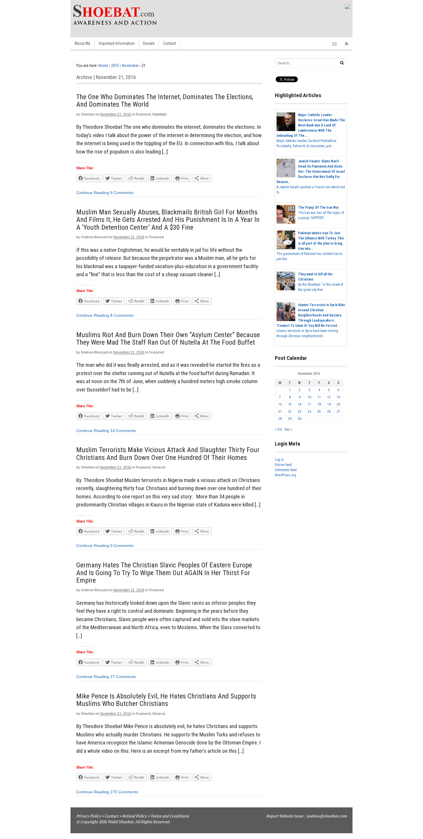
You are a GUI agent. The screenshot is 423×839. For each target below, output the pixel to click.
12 (329, 397)
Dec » (288, 429)
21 (280, 412)
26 (329, 412)
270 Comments (124, 792)
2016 (115, 65)
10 (309, 397)
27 (338, 412)
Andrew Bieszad (94, 237)
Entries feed (283, 465)
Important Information (117, 43)
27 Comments (123, 676)
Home (103, 65)
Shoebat (87, 114)
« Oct (278, 429)
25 (319, 412)
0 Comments (122, 545)
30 (299, 419)
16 (299, 404)
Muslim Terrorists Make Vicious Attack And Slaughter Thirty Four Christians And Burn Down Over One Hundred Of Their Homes (168, 453)
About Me (82, 43)
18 (319, 404)
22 (289, 412)
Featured (143, 114)
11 (319, 397)
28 (280, 419)
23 (299, 412)
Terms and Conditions (169, 816)
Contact (169, 43)
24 (309, 412)
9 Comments (122, 192)
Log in (279, 460)
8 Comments (122, 315)
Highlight (159, 114)
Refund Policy (134, 816)
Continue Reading (92, 192)
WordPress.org (285, 475)
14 (280, 404)
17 (309, 404)
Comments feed (286, 470)
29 (289, 419)
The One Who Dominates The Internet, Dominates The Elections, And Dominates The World (164, 100)
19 (329, 404)
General (158, 467)
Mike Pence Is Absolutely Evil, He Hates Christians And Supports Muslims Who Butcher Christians (166, 700)
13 (338, 397)
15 (289, 404)
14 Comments (123, 430)
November (130, 65)
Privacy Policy (88, 816)
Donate (149, 43)
